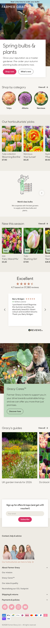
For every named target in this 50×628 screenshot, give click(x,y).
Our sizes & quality (10, 583)
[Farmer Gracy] (15, 7)
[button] (46, 7)
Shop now (9, 71)
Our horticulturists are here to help (16, 562)
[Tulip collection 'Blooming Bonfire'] (12, 139)
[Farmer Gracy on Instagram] (18, 607)
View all (41, 87)
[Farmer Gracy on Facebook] (5, 607)
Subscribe (25, 519)
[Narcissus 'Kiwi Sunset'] (33, 139)
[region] (25, 309)
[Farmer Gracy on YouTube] (25, 607)
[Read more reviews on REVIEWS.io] (35, 330)
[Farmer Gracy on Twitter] (12, 607)
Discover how (15, 411)
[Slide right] (41, 193)
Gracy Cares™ (8, 578)
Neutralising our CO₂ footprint (15, 588)
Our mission (7, 572)
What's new (26, 71)
